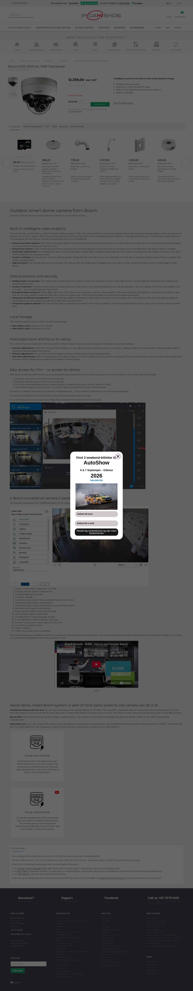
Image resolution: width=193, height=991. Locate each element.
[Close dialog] (118, 456)
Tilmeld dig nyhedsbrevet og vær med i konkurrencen (96, 532)
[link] (96, 496)
